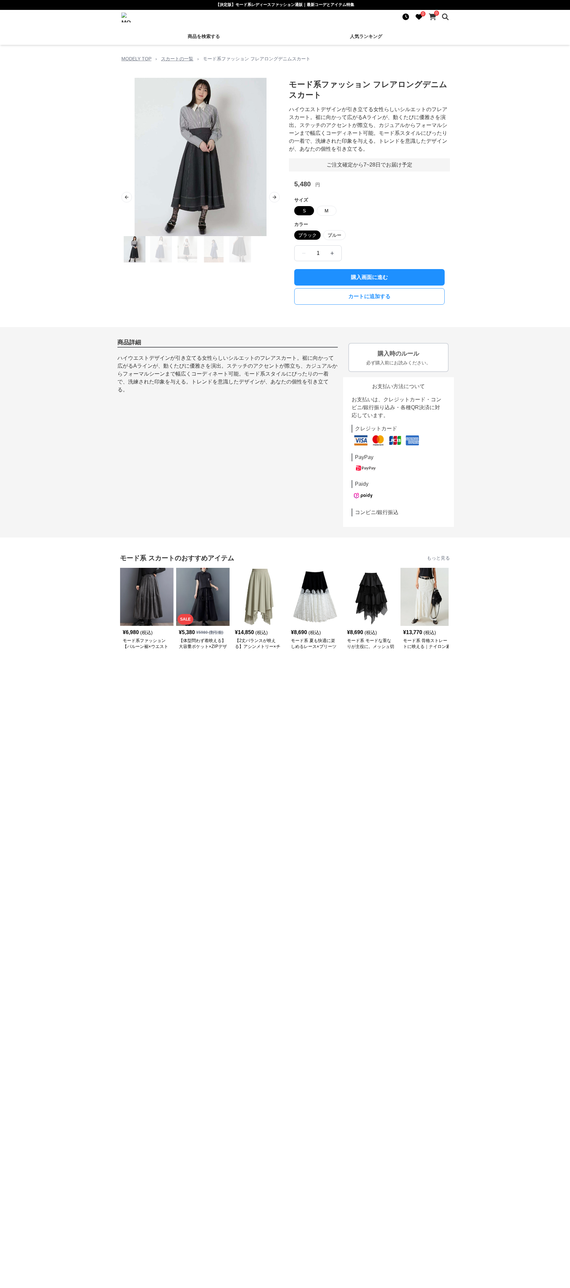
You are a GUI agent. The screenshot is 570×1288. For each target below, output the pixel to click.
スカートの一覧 (177, 58)
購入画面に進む (369, 277)
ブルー (334, 235)
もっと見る (438, 558)
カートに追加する (369, 296)
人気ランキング (366, 36)
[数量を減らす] (303, 253)
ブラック (307, 235)
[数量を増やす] (332, 253)
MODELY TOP (136, 58)
